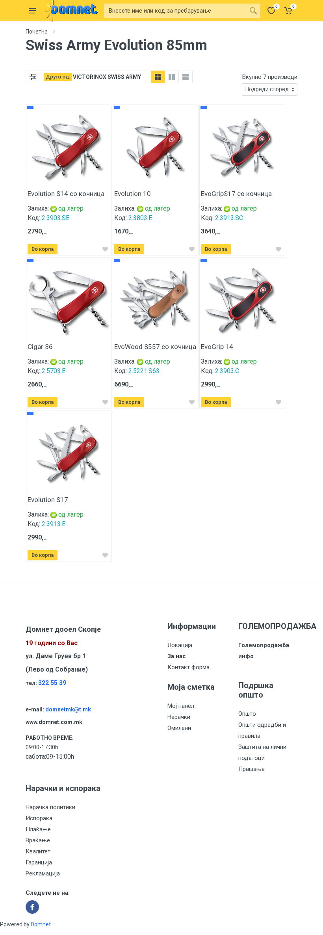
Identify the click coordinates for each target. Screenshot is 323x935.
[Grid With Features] (172, 77)
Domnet (41, 924)
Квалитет (38, 851)
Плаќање (38, 829)
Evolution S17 (48, 500)
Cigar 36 (40, 347)
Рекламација (43, 873)
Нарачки (178, 716)
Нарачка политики (50, 807)
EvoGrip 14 (217, 347)
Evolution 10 (132, 194)
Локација (179, 645)
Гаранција (39, 862)
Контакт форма (188, 667)
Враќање (38, 840)
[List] (185, 77)
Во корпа (43, 249)
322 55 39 (52, 683)
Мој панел (180, 705)
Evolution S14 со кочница (66, 194)
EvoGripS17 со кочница (236, 194)
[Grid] (158, 77)
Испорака (39, 818)
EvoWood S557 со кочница (155, 347)
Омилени (179, 728)
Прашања (251, 769)
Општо (247, 713)
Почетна (37, 31)
